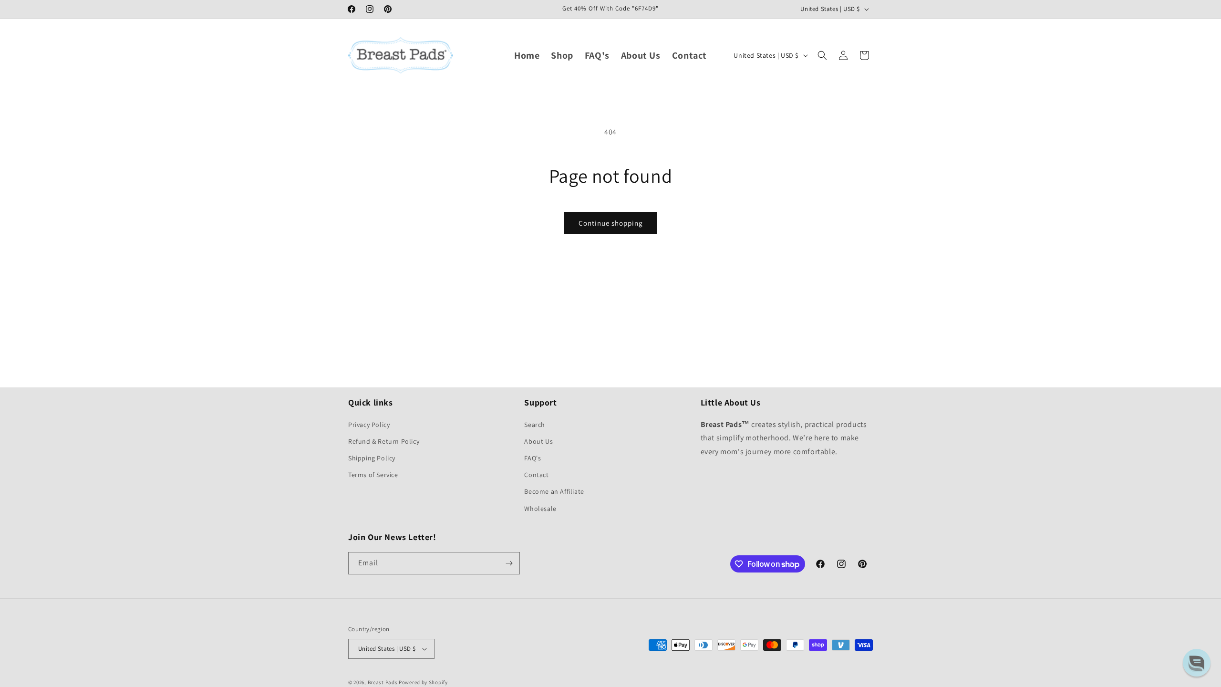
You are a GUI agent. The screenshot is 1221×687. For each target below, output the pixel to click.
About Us (538, 441)
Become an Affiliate (554, 491)
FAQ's (532, 458)
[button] (822, 55)
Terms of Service (373, 474)
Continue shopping (611, 223)
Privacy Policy (369, 424)
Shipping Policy (371, 458)
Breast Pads (383, 682)
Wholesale (540, 508)
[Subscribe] (508, 563)
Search (534, 424)
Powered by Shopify (423, 682)
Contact (536, 474)
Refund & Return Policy (383, 441)
